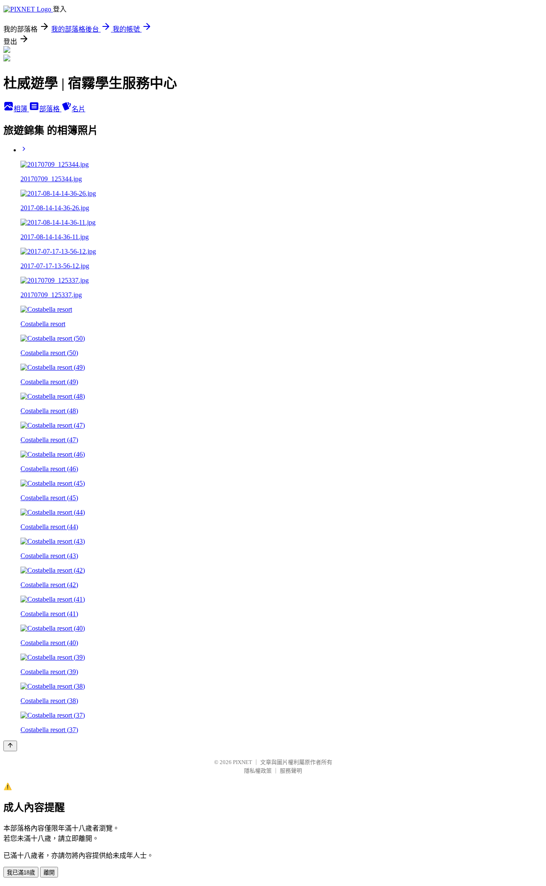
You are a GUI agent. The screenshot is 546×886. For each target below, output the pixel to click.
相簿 (21, 109)
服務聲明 (291, 770)
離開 (49, 872)
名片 (78, 109)
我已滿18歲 (21, 872)
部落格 (50, 109)
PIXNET (242, 762)
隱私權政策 (258, 770)
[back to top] (10, 746)
